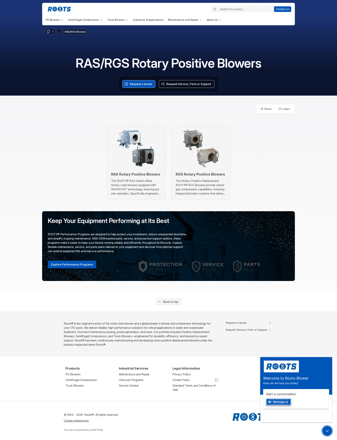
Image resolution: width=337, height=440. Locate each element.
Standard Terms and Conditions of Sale (194, 388)
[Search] (215, 9)
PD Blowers (73, 374)
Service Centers (129, 385)
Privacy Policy (181, 374)
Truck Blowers (74, 385)
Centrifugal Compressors (81, 380)
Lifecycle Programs (131, 380)
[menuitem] (55, 20)
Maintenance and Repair (134, 374)
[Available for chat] (327, 431)
